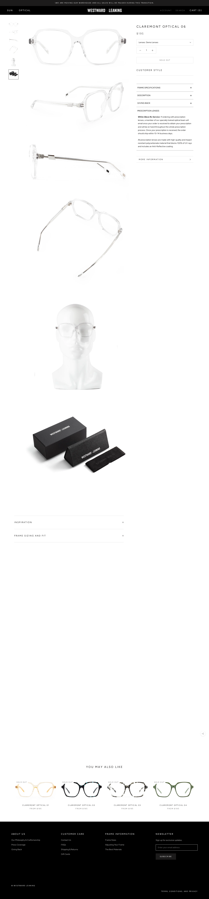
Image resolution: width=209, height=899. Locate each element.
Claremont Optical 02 (81, 805)
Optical (25, 10)
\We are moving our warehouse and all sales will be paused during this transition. (104, 3)
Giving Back (16, 849)
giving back (164, 103)
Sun (10, 10)
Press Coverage (18, 845)
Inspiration (23, 522)
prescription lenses (148, 111)
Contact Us (66, 840)
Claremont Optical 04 (173, 805)
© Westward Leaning (23, 886)
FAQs (63, 845)
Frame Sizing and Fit (30, 535)
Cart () (196, 10)
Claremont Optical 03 (127, 805)
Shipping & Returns (69, 849)
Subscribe (166, 857)
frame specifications (164, 88)
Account (166, 10)
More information (151, 159)
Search (180, 10)
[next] (200, 791)
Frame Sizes (110, 840)
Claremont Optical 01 (35, 805)
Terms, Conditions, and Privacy (179, 891)
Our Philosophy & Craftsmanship (25, 840)
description (164, 95)
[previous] (9, 791)
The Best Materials (113, 849)
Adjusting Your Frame (114, 845)
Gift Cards (65, 854)
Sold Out (165, 60)
